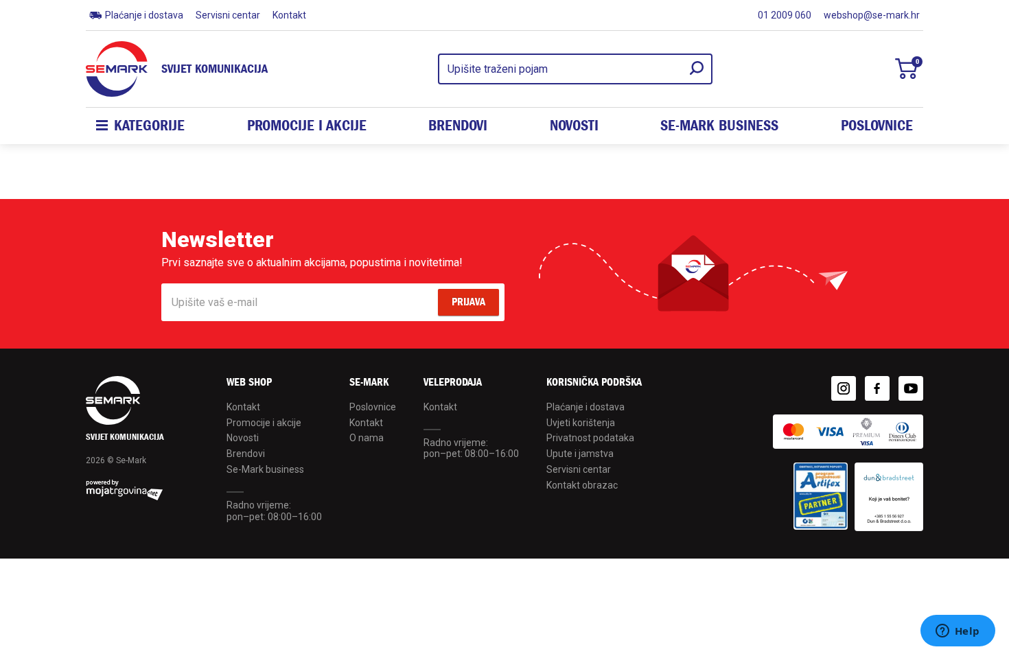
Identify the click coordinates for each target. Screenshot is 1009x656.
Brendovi (457, 125)
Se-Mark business (265, 469)
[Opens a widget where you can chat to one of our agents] (957, 632)
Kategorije (149, 125)
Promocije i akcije (307, 125)
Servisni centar (228, 15)
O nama (366, 437)
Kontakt (289, 15)
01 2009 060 (784, 15)
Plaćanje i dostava (144, 15)
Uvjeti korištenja (580, 422)
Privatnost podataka (590, 437)
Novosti (574, 125)
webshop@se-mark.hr (872, 15)
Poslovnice (877, 125)
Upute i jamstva (580, 453)
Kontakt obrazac (582, 485)
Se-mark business (719, 125)
